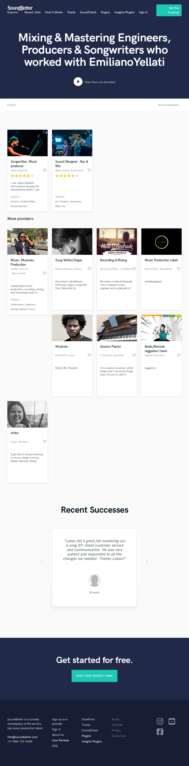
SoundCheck (88, 12)
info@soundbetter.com (22, 737)
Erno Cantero (62, 201)
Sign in (143, 12)
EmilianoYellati (27, 201)
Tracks (71, 12)
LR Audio (94, 592)
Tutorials (117, 725)
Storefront (88, 719)
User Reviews (60, 740)
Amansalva (75, 201)
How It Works (54, 12)
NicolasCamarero (19, 206)
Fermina (15, 201)
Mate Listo (60, 206)
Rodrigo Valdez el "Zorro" (23, 309)
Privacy (116, 730)
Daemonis (30, 304)
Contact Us (119, 736)
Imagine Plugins (124, 12)
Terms (115, 719)
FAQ (55, 746)
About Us (58, 735)
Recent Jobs (33, 12)
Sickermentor (17, 304)
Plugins (105, 12)
